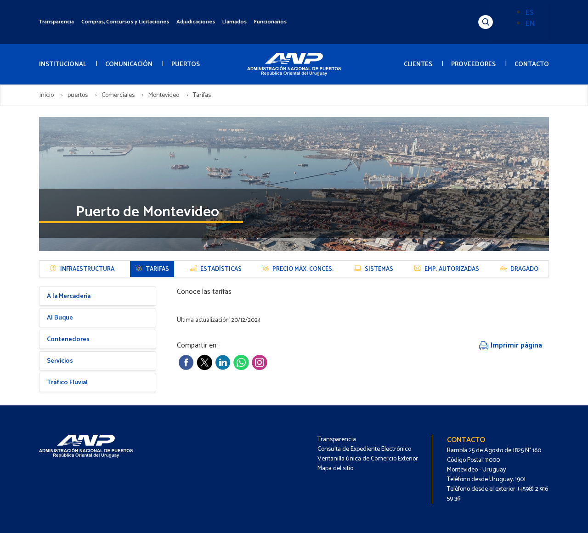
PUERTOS (185, 64)
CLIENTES (418, 64)
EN (530, 23)
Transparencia (56, 21)
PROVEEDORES (473, 64)
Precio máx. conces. (303, 269)
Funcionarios (270, 21)
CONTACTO (531, 64)
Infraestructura (87, 269)
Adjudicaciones (195, 21)
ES (530, 12)
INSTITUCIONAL (62, 64)
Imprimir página (515, 345)
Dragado (524, 269)
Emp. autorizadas (451, 269)
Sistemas (379, 269)
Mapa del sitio (335, 468)
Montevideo (163, 95)
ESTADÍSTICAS (221, 269)
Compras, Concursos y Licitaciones (125, 21)
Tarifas (157, 269)
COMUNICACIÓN (129, 64)
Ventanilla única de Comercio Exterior (367, 459)
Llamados (234, 21)
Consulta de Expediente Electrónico (364, 449)
